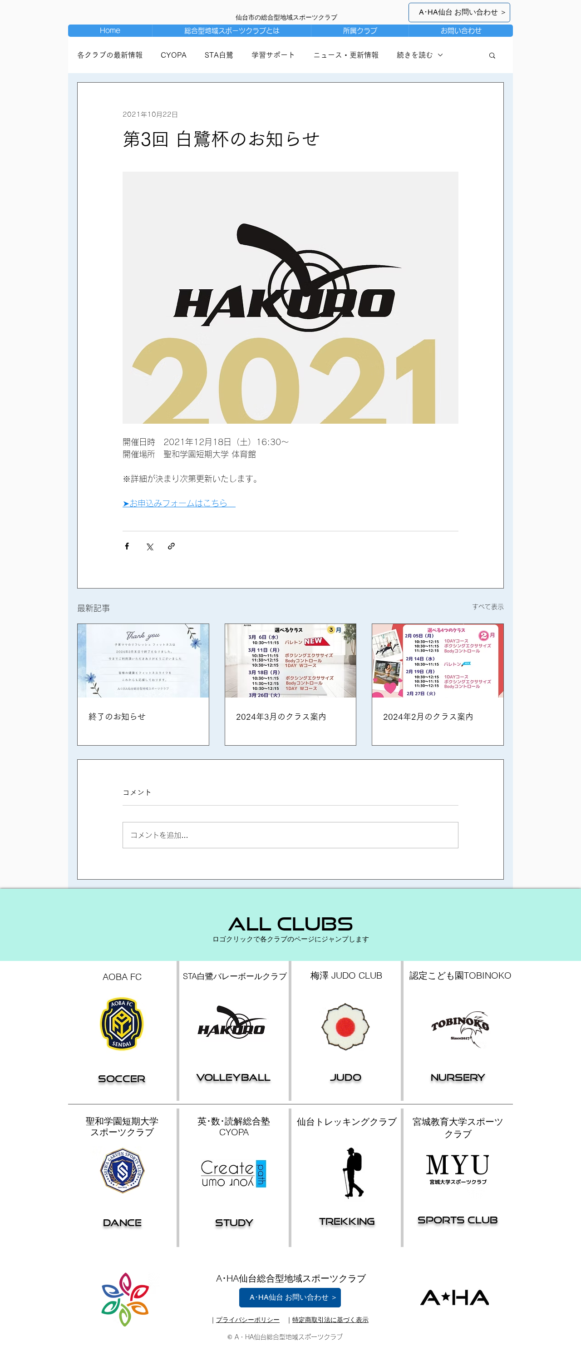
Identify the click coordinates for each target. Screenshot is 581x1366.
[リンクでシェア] (171, 546)
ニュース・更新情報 (346, 55)
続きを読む (415, 55)
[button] (360, 31)
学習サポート (273, 55)
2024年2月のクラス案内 (428, 717)
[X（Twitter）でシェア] (149, 546)
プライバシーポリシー (248, 1320)
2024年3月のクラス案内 (281, 717)
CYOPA (174, 55)
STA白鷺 (219, 55)
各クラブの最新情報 (110, 55)
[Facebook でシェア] (127, 546)
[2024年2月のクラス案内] (437, 661)
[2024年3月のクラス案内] (290, 661)
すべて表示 (488, 607)
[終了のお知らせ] (143, 661)
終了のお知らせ (117, 717)
